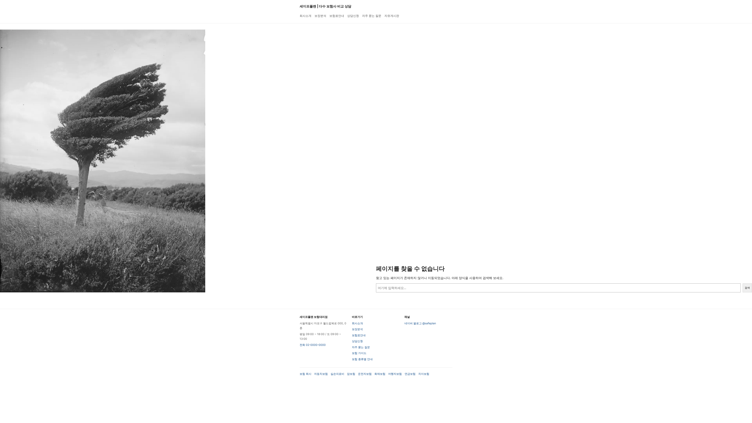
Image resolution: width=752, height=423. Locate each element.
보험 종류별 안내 (362, 359)
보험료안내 (336, 16)
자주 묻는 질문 (371, 16)
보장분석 (320, 16)
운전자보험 (365, 373)
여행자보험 (395, 373)
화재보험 (379, 373)
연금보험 (410, 373)
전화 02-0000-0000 (313, 344)
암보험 (351, 373)
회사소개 (305, 16)
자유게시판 (391, 16)
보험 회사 (305, 373)
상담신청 (353, 16)
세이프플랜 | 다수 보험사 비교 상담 (325, 6)
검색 (747, 287)
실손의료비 (337, 373)
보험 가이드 (359, 353)
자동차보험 (321, 373)
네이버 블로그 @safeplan (420, 323)
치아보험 (423, 373)
